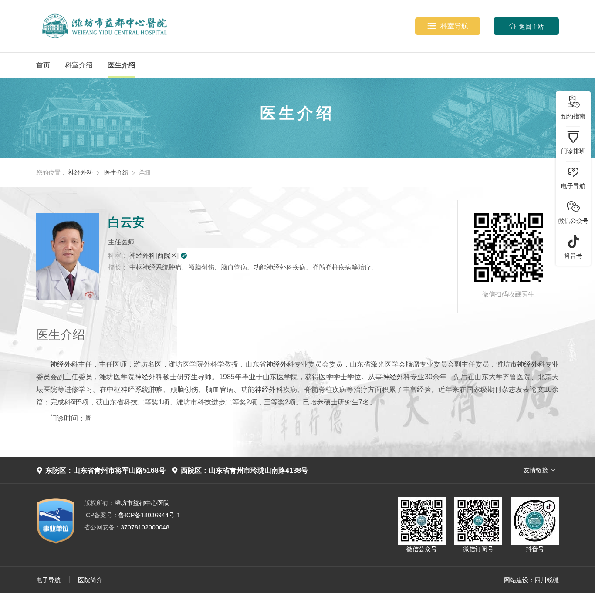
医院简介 (90, 579)
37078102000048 (126, 527)
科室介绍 (79, 65)
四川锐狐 (546, 579)
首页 (43, 65)
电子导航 (48, 579)
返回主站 (526, 26)
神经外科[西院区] (158, 255)
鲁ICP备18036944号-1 (132, 515)
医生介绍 (121, 65)
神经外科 (80, 172)
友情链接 (536, 470)
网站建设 (516, 579)
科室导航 (447, 25)
